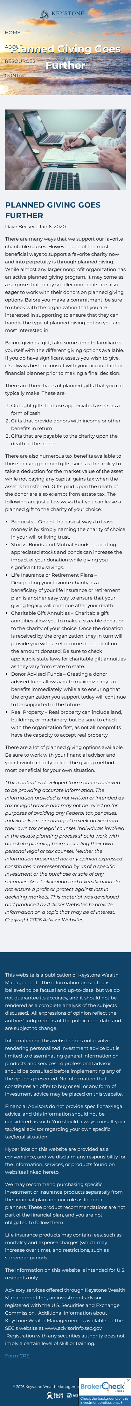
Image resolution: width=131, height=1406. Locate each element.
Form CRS (17, 1356)
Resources (20, 61)
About (14, 47)
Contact (17, 75)
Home (12, 33)
